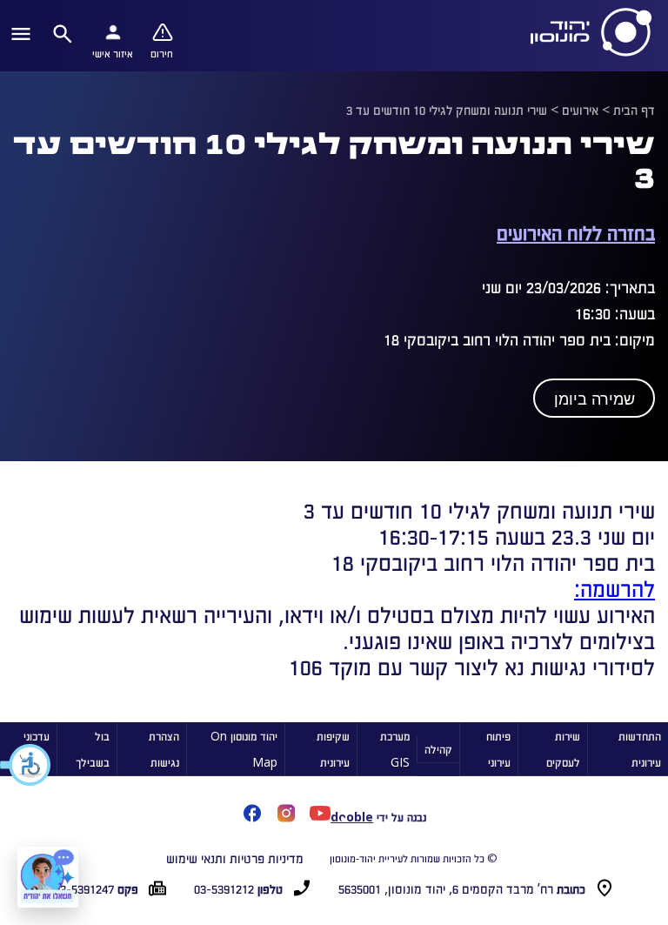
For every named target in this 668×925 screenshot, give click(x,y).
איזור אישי (112, 53)
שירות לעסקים (563, 748)
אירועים (580, 109)
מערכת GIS (395, 748)
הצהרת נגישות (164, 748)
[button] (26, 765)
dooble (352, 816)
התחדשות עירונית (639, 748)
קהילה (438, 749)
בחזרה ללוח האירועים (576, 232)
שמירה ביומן (594, 399)
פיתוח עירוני (498, 748)
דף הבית (634, 109)
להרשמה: (614, 587)
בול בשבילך (93, 748)
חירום (161, 53)
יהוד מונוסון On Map (243, 748)
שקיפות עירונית (333, 748)
